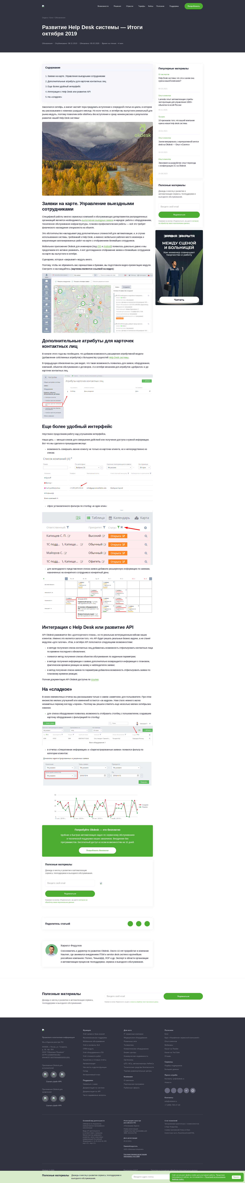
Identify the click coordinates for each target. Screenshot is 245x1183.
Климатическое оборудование (136, 1049)
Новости (168, 1082)
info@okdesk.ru (171, 1101)
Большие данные (172, 1069)
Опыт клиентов (171, 1041)
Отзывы (168, 1056)
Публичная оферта (131, 1088)
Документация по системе (94, 1088)
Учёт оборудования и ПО (93, 1052)
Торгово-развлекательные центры (138, 1071)
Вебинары (169, 1045)
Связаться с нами (90, 1084)
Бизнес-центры (130, 1052)
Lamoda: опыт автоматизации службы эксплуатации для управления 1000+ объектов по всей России (175, 102)
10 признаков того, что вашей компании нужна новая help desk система (176, 121)
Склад (85, 1071)
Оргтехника (128, 1060)
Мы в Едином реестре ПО (53, 1042)
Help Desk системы (118, 357)
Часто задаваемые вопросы (94, 1095)
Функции (87, 1030)
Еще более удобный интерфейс (64, 86)
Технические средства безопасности (139, 1067)
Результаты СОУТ (131, 1170)
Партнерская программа (134, 1084)
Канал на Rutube (172, 1049)
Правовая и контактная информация (58, 1037)
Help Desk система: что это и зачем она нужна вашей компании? (176, 79)
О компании (129, 1080)
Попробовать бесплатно (97, 850)
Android (107, 246)
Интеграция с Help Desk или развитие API (69, 91)
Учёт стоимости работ (92, 1056)
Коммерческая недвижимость (136, 1056)
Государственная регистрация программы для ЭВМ (135, 1155)
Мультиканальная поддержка (95, 1038)
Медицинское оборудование (135, 1038)
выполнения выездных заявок (97, 220)
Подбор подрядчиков (173, 1066)
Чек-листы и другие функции (94, 1067)
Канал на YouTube (172, 1052)
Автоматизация (89, 1063)
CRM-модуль (88, 1049)
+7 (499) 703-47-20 (172, 1105)
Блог (166, 1034)
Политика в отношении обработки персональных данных (174, 1170)
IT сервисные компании (133, 1034)
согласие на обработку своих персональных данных (144, 1002)
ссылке (95, 679)
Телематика (129, 1045)
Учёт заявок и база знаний (94, 1034)
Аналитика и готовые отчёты (94, 1060)
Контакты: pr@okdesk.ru (174, 1079)
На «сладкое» (55, 97)
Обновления (47, 43)
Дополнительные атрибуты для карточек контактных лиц (77, 81)
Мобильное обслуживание (94, 1041)
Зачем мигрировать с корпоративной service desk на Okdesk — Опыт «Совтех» (178, 143)
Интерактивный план (91, 1075)
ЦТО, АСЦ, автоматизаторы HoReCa (139, 1063)
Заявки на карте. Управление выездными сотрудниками (76, 76)
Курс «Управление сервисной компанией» (182, 1038)
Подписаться (70, 894)
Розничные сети (130, 1041)
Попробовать (194, 6)
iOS (99, 246)
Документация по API (91, 1091)
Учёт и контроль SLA (91, 1045)
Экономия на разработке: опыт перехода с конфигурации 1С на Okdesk (177, 164)
